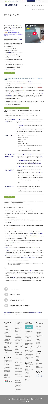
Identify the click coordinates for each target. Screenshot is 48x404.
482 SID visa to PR (19, 383)
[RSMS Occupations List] (6, 300)
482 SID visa (6, 377)
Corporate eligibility (29, 343)
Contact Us (27, 366)
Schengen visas (39, 367)
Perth (37, 359)
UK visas (37, 366)
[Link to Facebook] (32, 6)
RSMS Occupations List (17, 300)
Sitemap (27, 380)
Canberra (38, 354)
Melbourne (17, 333)
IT (17, 1)
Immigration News (29, 369)
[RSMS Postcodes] (6, 294)
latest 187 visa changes (11, 69)
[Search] (25, 5)
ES (15, 1)
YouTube (27, 373)
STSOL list (30, 270)
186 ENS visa (7, 370)
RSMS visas (9, 95)
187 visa (14, 25)
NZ (8, 1)
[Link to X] (38, 6)
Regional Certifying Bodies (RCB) (20, 305)
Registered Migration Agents (35, 312)
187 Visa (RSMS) (14, 289)
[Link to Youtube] (41, 6)
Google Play (27, 370)
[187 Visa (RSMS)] (6, 289)
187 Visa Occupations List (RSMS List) (25, 81)
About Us (27, 368)
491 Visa (6, 349)
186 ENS (31, 233)
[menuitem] (6, 1)
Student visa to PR (18, 385)
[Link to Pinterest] (43, 6)
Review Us (27, 376)
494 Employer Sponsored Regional (7, 373)
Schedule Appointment (28, 327)
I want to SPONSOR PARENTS (6, 334)
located (16, 337)
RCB (17, 162)
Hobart (37, 357)
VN (10, 1)
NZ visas (37, 362)
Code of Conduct (28, 375)
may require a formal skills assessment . (34, 163)
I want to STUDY (7, 329)
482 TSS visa (7, 375)
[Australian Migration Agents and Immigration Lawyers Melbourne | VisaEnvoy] (13, 5)
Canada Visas (39, 363)
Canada (6, 1)
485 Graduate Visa (8, 347)
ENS (42, 93)
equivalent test (30, 83)
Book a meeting (7, 312)
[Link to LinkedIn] (34, 6)
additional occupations (12, 235)
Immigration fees (28, 344)
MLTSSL (7, 250)
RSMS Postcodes (15, 294)
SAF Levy (40, 172)
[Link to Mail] (39, 6)
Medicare (11, 52)
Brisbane (37, 360)
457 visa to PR (18, 382)
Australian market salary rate (33, 237)
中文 (13, 1)
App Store (27, 372)
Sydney (37, 356)
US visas (37, 364)
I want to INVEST (7, 330)
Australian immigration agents (18, 329)
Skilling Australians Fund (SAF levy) (27, 257)
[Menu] (27, 5)
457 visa (13, 277)
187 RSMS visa (39, 233)
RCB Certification (22, 119)
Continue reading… (19, 376)
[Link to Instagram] (36, 6)
